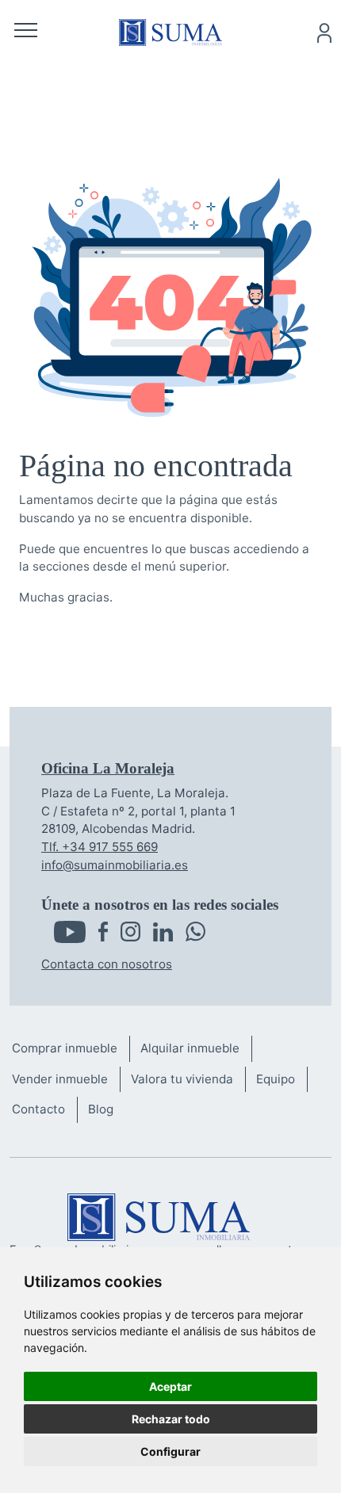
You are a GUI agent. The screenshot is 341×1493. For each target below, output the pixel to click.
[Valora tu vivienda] (188, 1080)
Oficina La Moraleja (107, 768)
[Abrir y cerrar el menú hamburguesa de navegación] (26, 32)
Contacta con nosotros (106, 964)
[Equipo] (281, 1080)
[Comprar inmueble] (70, 1049)
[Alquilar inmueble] (195, 1049)
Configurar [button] (170, 1451)
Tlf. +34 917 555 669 (99, 846)
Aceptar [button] (170, 1386)
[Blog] (106, 1110)
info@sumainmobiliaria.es (114, 865)
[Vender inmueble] (66, 1080)
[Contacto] (44, 1110)
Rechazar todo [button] (171, 1419)
